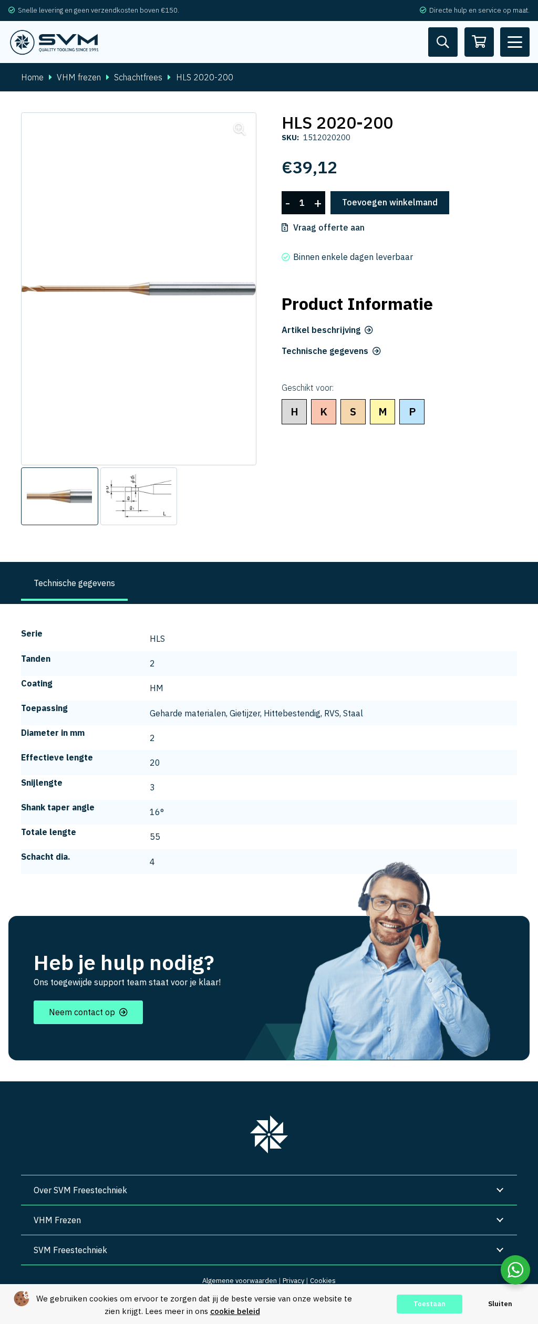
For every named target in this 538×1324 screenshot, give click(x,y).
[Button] (443, 42)
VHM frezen (79, 77)
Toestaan (429, 1303)
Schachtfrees (138, 77)
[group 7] (269, 1134)
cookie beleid (235, 1311)
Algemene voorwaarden (239, 1280)
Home (32, 77)
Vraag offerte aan (329, 227)
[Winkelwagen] (479, 42)
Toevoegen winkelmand (390, 202)
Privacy (293, 1280)
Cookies (323, 1280)
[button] (515, 42)
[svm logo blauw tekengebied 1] (54, 42)
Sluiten (500, 1303)
